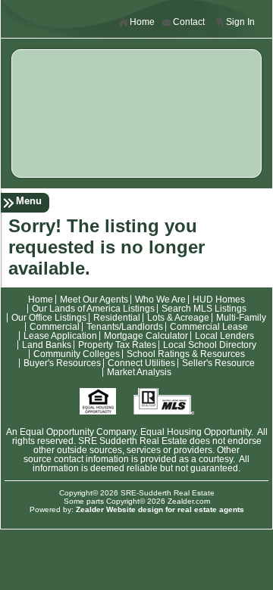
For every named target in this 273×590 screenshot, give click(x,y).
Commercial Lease (209, 326)
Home (142, 22)
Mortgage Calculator (146, 335)
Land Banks (46, 344)
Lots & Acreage (178, 317)
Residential (116, 317)
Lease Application (60, 335)
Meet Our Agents (94, 299)
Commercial (55, 326)
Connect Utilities (141, 363)
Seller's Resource (218, 363)
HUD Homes (219, 299)
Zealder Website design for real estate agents (160, 509)
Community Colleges (76, 354)
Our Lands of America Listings (93, 308)
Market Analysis (139, 372)
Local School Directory (209, 344)
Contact (189, 22)
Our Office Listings (48, 317)
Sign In (240, 22)
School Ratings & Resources (186, 354)
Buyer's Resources (62, 363)
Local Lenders (224, 335)
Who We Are (160, 299)
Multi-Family (241, 317)
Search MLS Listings (204, 308)
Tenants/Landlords (124, 326)
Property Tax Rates (117, 344)
